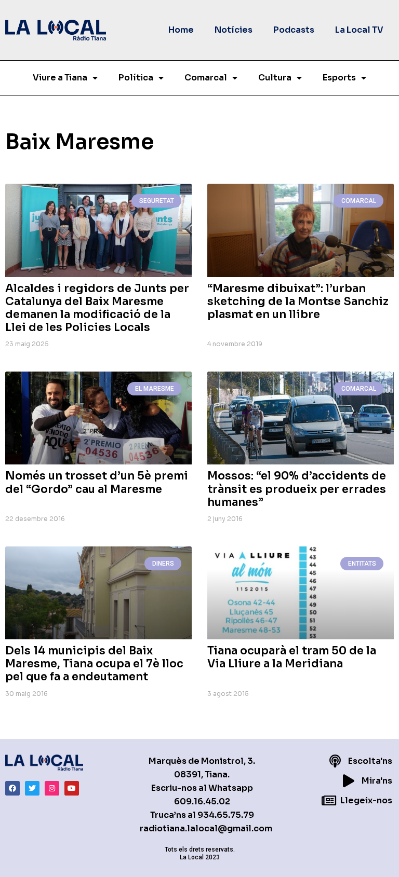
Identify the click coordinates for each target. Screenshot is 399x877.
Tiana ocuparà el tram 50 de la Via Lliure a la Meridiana (291, 657)
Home (181, 29)
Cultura (274, 77)
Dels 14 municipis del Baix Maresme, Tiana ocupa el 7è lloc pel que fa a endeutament (94, 663)
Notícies (233, 29)
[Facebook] (12, 788)
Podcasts (293, 29)
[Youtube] (71, 788)
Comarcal (205, 77)
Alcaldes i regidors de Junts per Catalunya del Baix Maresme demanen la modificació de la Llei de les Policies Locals (97, 308)
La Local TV (359, 29)
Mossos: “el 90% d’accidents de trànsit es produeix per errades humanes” (296, 489)
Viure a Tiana (60, 77)
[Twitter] (32, 788)
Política (135, 77)
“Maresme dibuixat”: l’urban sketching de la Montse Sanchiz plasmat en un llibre (298, 301)
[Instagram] (52, 788)
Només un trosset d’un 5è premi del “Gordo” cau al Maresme (96, 482)
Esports (339, 77)
